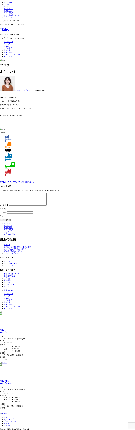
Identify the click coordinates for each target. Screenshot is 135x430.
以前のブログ (8, 290)
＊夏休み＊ (28, 182)
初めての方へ (8, 17)
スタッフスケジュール (12, 15)
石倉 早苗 (7, 280)
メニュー (7, 7)
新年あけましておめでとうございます (17, 247)
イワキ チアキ (9, 284)
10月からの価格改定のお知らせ (15, 249)
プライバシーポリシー (12, 421)
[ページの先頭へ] (1, 312)
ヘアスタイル (8, 9)
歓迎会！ (7, 245)
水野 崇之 (7, 278)
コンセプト (8, 4)
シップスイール (9, 265)
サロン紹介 (8, 11)
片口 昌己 (7, 286)
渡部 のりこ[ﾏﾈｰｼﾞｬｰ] (11, 274)
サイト (2, 216)
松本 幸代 (18, 90)
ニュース (7, 417)
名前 (2, 209)
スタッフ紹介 (8, 13)
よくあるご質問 (9, 234)
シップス (7, 261)
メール (3, 212)
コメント (4, 205)
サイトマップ (8, 419)
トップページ (8, 2)
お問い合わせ (8, 423)
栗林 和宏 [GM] (9, 276)
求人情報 (7, 425)
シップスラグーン (28, 90)
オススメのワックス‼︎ (10, 182)
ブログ (6, 232)
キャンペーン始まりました (13, 253)
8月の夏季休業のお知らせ (13, 251)
